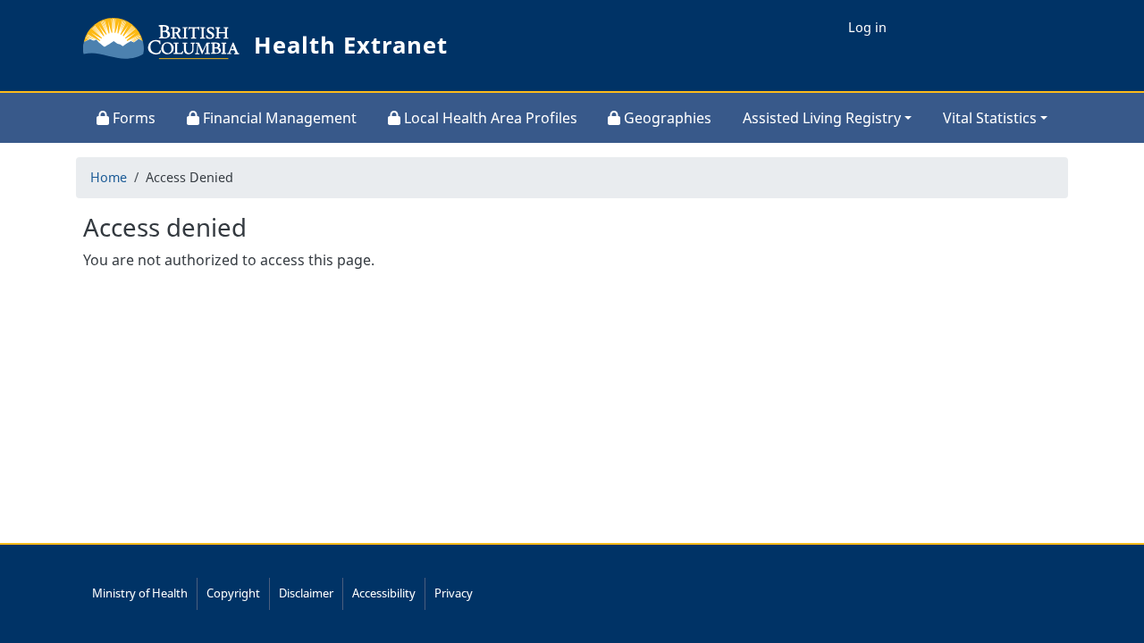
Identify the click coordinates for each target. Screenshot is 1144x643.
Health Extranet (351, 45)
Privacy (453, 593)
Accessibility (384, 593)
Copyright (233, 593)
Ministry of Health (140, 593)
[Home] (162, 45)
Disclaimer (306, 593)
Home (108, 177)
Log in (867, 27)
